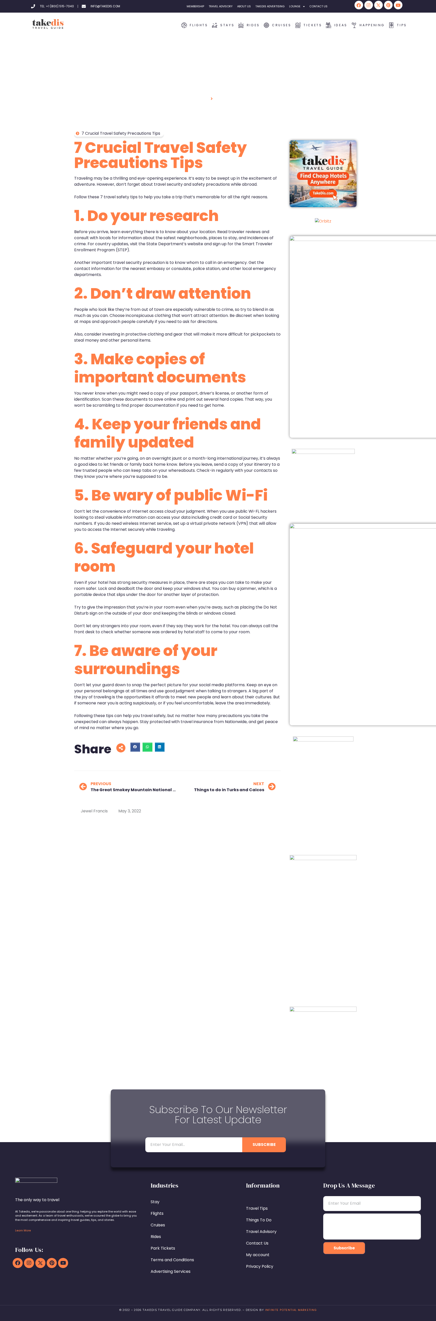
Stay (155, 1202)
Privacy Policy (259, 1266)
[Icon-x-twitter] (378, 5)
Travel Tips (257, 1208)
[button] (135, 747)
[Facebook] (359, 5)
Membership (195, 6)
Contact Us (318, 6)
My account (257, 1255)
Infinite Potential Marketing (291, 1310)
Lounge (295, 6)
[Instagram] (368, 5)
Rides (156, 1237)
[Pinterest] (388, 5)
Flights (157, 1213)
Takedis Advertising (270, 6)
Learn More (23, 1230)
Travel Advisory (221, 6)
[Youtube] (398, 5)
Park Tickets (163, 1248)
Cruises (158, 1225)
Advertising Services (170, 1271)
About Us (244, 6)
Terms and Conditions (172, 1260)
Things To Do (258, 1220)
